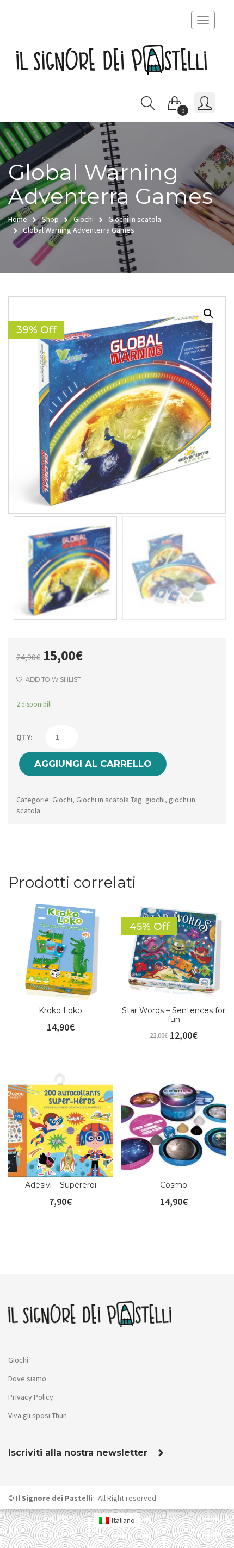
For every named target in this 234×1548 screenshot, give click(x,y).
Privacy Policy (30, 1397)
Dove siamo (27, 1378)
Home (17, 219)
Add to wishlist (52, 679)
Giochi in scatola (134, 219)
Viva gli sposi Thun (37, 1415)
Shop (50, 219)
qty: (24, 737)
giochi (155, 799)
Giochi (83, 219)
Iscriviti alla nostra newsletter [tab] (77, 1453)
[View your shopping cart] (174, 101)
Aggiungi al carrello (92, 763)
